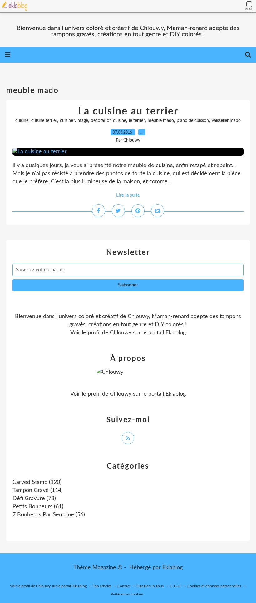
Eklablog (172, 567)
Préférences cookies (127, 594)
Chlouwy (120, 333)
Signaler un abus (150, 586)
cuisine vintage (74, 121)
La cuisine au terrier (128, 111)
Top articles (102, 586)
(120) (37, 482)
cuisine (21, 121)
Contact (123, 586)
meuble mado (161, 121)
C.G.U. (175, 586)
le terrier (137, 121)
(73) (34, 498)
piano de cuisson (193, 121)
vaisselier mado (226, 121)
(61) (37, 506)
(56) (48, 515)
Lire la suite (128, 195)
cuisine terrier (44, 121)
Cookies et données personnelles (214, 586)
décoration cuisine (108, 121)
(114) (37, 490)
